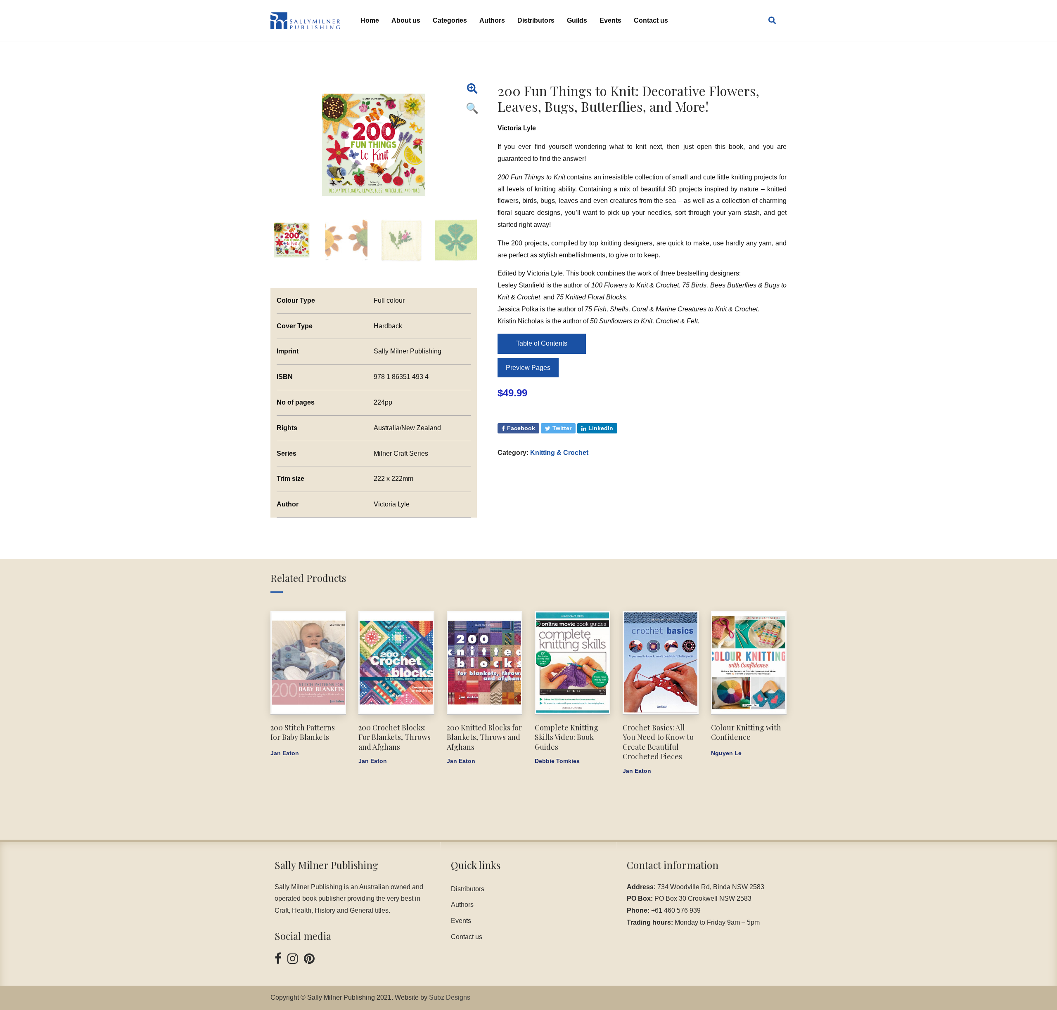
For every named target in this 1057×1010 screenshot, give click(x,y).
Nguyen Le (726, 753)
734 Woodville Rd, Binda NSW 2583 (710, 886)
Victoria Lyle (517, 128)
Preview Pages (528, 367)
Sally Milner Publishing (407, 351)
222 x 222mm (393, 478)
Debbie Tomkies (557, 761)
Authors (492, 20)
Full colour (389, 300)
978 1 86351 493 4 (401, 376)
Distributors (536, 20)
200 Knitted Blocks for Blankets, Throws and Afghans (484, 737)
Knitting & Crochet (559, 452)
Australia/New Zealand (407, 427)
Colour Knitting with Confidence (746, 732)
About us (405, 20)
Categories (450, 20)
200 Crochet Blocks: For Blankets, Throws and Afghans (394, 737)
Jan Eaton (284, 753)
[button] (472, 88)
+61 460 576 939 (676, 910)
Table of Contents (541, 343)
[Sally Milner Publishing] (305, 20)
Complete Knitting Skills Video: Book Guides (566, 737)
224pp (383, 402)
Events (610, 20)
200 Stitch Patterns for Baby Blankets (302, 732)
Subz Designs (449, 997)
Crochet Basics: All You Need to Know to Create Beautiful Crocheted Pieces (658, 742)
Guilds (577, 20)
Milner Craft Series (401, 453)
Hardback (388, 326)
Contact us (651, 20)
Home (369, 20)
